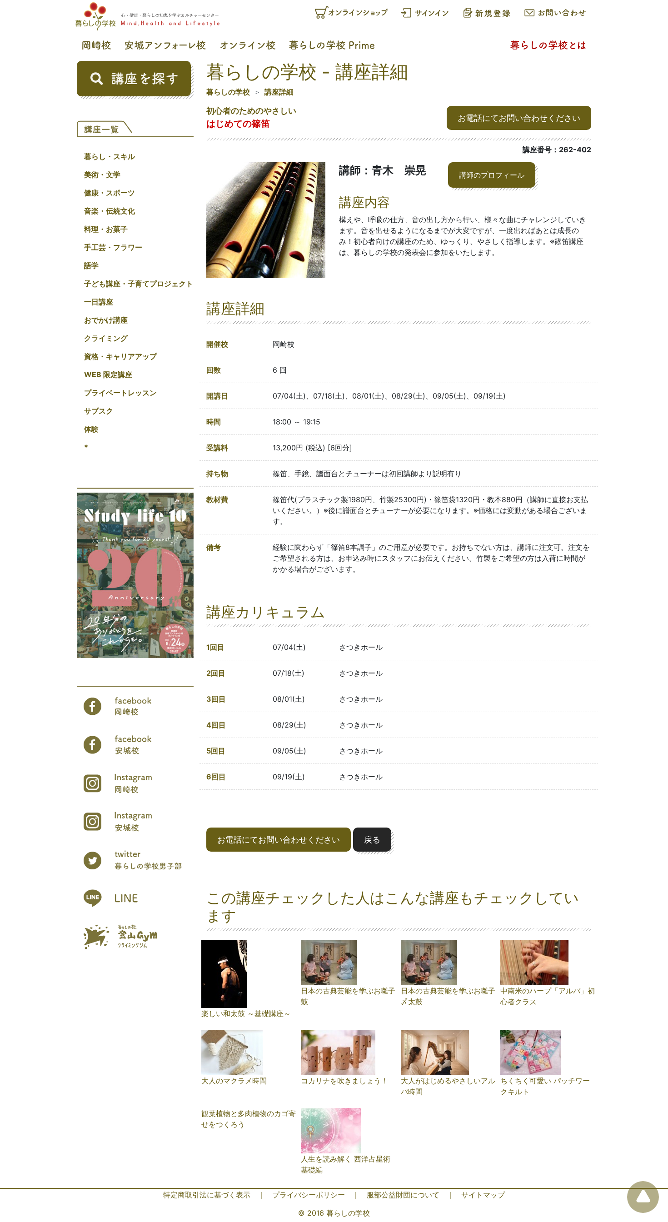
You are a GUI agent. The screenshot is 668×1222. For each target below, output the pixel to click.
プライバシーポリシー (308, 1194)
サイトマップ (483, 1194)
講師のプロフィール (491, 175)
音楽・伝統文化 (109, 210)
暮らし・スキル (109, 156)
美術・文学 (102, 174)
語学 (91, 265)
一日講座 (98, 301)
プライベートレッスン (120, 392)
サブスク (98, 410)
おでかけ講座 (106, 319)
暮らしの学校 (228, 91)
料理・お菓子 (106, 229)
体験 (91, 429)
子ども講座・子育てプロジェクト (138, 283)
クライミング (106, 338)
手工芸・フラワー (113, 247)
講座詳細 (279, 91)
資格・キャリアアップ (120, 356)
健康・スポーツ (109, 192)
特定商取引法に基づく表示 (206, 1194)
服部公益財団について (403, 1194)
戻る (372, 839)
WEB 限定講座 (108, 374)
